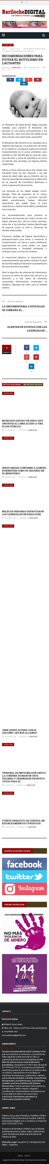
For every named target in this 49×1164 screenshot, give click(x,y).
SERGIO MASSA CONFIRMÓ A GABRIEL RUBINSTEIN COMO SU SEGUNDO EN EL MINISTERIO (24, 470)
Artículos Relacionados (12, 384)
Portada (20, 1156)
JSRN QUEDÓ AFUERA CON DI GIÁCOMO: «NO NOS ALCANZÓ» (19, 731)
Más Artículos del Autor (32, 384)
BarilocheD (17, 68)
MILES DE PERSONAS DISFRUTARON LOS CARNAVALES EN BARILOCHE (23, 513)
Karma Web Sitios (42, 1160)
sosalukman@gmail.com (15, 1035)
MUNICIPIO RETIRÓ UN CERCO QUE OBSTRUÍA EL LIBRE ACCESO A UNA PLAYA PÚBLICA (22, 423)
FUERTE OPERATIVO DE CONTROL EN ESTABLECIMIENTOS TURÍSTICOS (23, 822)
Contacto (27, 1156)
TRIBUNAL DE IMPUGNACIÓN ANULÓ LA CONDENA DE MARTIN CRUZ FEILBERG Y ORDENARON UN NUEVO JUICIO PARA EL (24, 777)
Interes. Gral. (8, 45)
